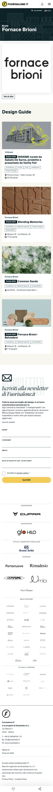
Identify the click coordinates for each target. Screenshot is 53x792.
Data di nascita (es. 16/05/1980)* (17, 461)
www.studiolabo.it (12, 743)
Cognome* (6, 440)
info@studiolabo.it (12, 740)
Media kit (6, 750)
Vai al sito (8, 97)
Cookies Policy (21, 779)
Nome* (5, 430)
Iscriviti (26, 480)
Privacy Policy (7, 779)
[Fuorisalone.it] (15, 4)
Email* (5, 450)
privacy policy (23, 473)
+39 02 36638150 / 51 (13, 737)
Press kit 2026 (8, 753)
